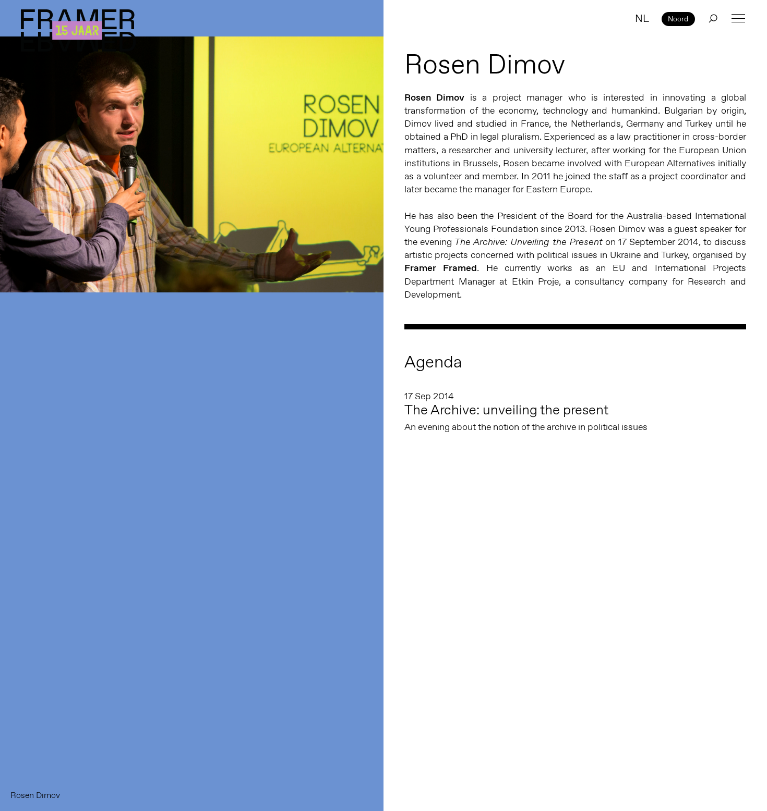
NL (642, 18)
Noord (678, 18)
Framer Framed (78, 30)
